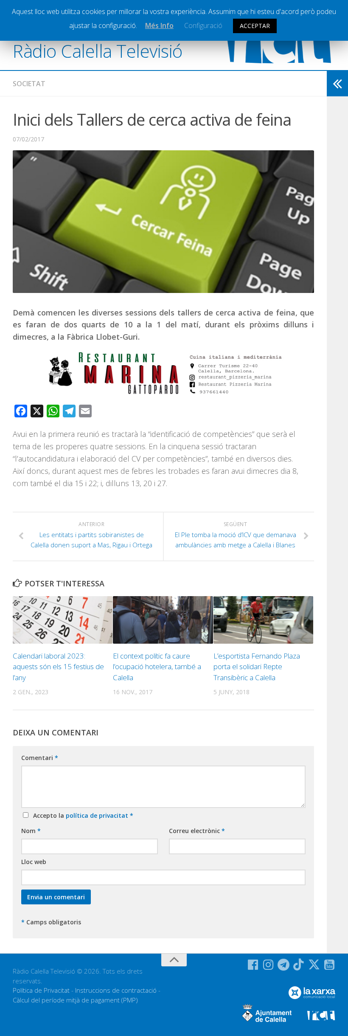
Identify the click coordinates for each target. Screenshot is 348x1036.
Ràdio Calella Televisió (97, 51)
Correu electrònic (197, 831)
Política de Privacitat (41, 990)
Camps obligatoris (51, 922)
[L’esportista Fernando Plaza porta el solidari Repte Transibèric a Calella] (263, 619)
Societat (29, 83)
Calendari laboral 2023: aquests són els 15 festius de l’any (58, 666)
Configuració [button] (203, 25)
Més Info (159, 25)
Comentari (39, 758)
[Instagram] (268, 965)
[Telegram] (283, 965)
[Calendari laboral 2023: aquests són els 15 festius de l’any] (62, 619)
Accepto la (81, 815)
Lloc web (33, 862)
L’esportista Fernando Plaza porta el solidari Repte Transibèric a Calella (256, 666)
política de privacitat (98, 815)
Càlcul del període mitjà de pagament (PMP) (75, 1000)
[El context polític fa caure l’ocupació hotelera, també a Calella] (163, 619)
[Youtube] (329, 965)
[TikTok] (299, 965)
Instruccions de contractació (116, 990)
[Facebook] (253, 965)
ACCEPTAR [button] (255, 26)
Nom (31, 831)
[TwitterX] (314, 965)
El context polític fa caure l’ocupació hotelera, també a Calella (157, 666)
